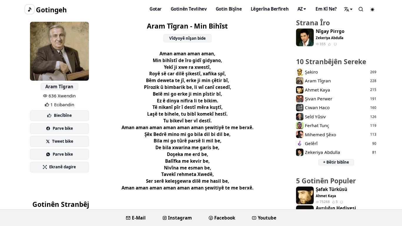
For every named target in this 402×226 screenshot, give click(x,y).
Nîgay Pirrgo (330, 31)
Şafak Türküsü (331, 189)
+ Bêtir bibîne (336, 162)
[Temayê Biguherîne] (373, 9)
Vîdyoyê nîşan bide (187, 38)
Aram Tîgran (59, 86)
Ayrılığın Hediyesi (336, 208)
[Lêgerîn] (348, 9)
